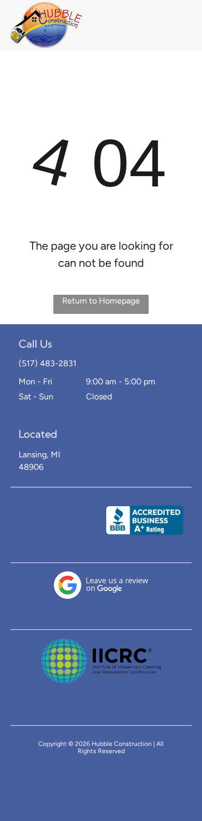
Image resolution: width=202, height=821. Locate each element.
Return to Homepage (101, 301)
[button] (175, 25)
